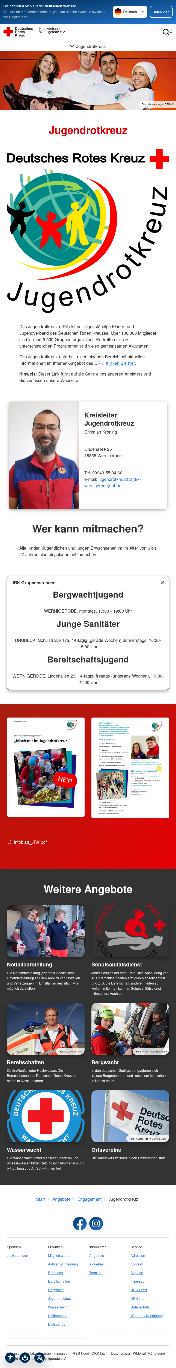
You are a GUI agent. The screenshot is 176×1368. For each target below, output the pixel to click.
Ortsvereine (106, 1149)
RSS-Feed (138, 1289)
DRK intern (138, 1298)
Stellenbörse (57, 1315)
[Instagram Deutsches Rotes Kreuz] (96, 1223)
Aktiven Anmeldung (63, 1264)
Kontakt (136, 1264)
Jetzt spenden (17, 1255)
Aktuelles (96, 1264)
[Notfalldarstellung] (46, 931)
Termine (95, 1272)
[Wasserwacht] (46, 1116)
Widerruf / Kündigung (146, 1315)
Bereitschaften (25, 1062)
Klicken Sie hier (120, 363)
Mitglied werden (60, 1255)
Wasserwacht (24, 1149)
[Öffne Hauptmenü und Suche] (167, 32)
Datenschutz (140, 1307)
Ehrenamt (55, 1272)
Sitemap (136, 1272)
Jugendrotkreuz (60, 1298)
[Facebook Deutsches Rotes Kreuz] (80, 1223)
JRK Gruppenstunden (34, 582)
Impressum (138, 1281)
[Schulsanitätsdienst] (130, 931)
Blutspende (56, 1324)
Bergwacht (105, 1062)
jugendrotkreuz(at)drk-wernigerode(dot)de (112, 482)
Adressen (137, 1255)
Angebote (96, 1255)
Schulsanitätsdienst (116, 964)
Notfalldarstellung (29, 964)
